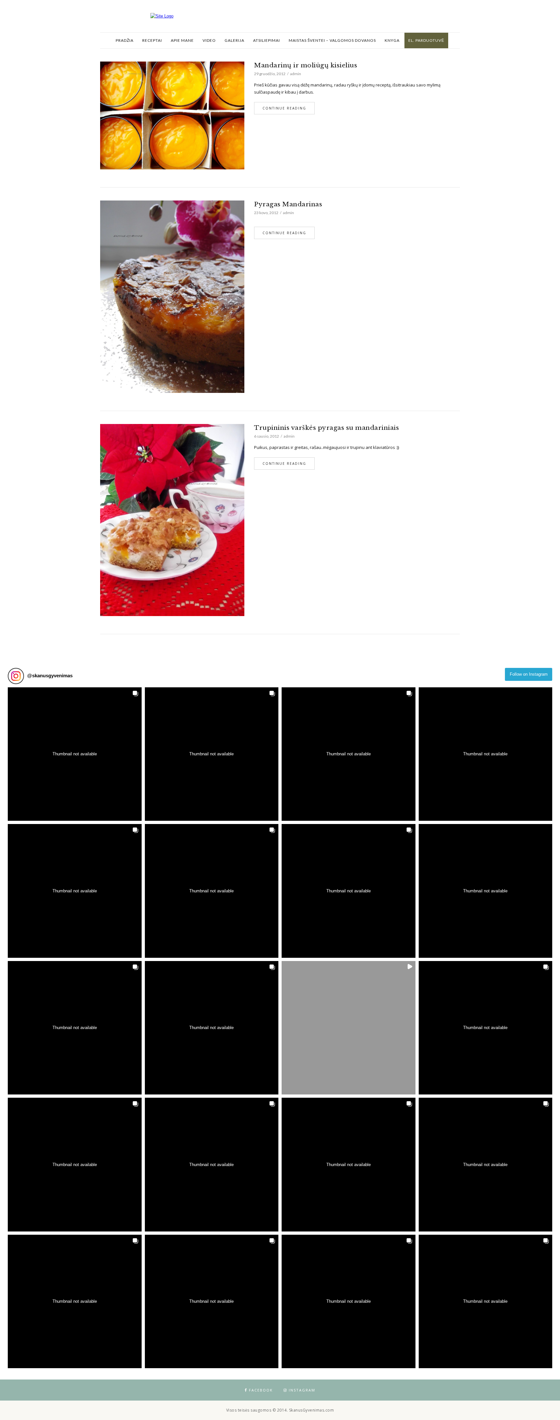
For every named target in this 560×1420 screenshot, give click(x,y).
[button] (75, 754)
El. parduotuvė (426, 40)
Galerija (234, 40)
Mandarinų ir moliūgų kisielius (305, 65)
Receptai (152, 40)
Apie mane (182, 40)
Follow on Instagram (529, 674)
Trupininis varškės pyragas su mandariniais (326, 427)
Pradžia (125, 40)
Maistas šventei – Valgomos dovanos (332, 40)
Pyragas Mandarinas (288, 204)
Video (209, 40)
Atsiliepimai (266, 40)
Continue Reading (284, 108)
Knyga (392, 40)
